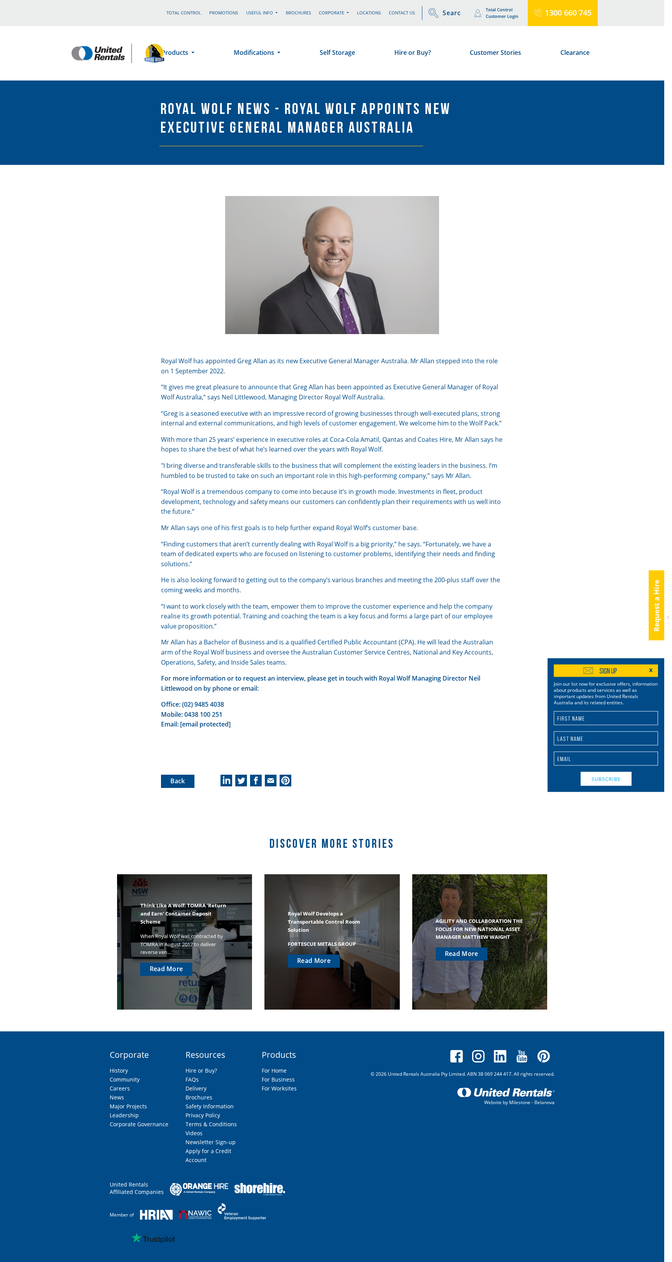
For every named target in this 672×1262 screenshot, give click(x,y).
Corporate (332, 13)
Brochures (298, 13)
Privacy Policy (203, 1115)
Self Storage (337, 52)
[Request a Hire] (656, 648)
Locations (369, 13)
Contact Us (402, 13)
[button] (668, 619)
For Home (274, 1070)
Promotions (223, 13)
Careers (120, 1088)
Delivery (196, 1088)
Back (177, 781)
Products (175, 52)
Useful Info (260, 13)
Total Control (183, 13)
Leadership (124, 1115)
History (119, 1070)
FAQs (192, 1079)
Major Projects (128, 1106)
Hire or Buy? (412, 52)
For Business (278, 1079)
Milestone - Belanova (532, 1102)
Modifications (255, 52)
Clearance (575, 52)
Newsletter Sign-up (211, 1142)
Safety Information (210, 1106)
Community (125, 1079)
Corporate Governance (139, 1124)
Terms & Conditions (211, 1124)
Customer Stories (495, 52)
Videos (194, 1133)
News (117, 1097)
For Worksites (279, 1088)
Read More (166, 968)
